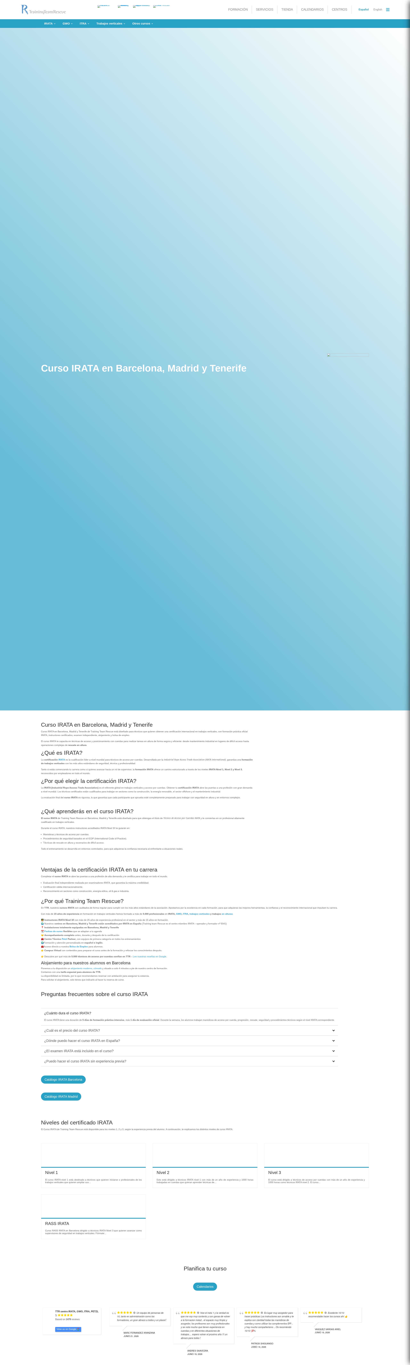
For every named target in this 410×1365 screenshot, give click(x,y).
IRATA (48, 23)
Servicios (264, 9)
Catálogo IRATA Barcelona (63, 1079)
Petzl (64, 939)
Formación (238, 9)
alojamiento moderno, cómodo (86, 968)
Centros (339, 9)
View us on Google (66, 1329)
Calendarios (312, 9)
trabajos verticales (199, 914)
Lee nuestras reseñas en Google (149, 956)
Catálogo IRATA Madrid (61, 1096)
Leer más (46, 1145)
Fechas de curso (53, 931)
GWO (66, 23)
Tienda (287, 9)
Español (364, 9)
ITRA (83, 23)
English (377, 9)
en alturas (227, 914)
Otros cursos (141, 23)
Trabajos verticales (109, 23)
